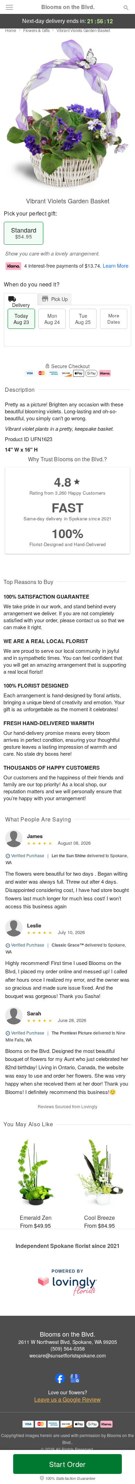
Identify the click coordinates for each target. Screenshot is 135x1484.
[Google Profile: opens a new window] (75, 1378)
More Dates (113, 318)
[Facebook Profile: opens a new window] (60, 1378)
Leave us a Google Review (67, 1399)
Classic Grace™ (68, 945)
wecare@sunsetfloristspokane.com (67, 1355)
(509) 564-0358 (68, 1348)
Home (10, 30)
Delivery (21, 303)
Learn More (115, 265)
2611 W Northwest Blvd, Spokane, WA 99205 (67, 1341)
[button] (120, 1468)
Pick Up (59, 298)
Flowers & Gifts (36, 30)
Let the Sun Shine (69, 855)
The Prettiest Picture (72, 1033)
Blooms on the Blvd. (67, 7)
